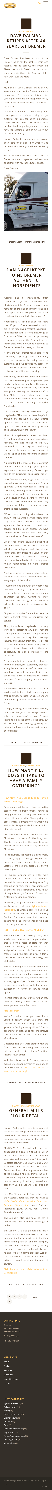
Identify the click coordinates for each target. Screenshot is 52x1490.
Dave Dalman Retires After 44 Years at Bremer (26, 41)
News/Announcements (14, 1436)
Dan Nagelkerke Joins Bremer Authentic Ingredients (26, 277)
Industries (8, 1370)
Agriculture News (12, 1403)
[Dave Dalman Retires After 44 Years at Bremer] (26, 23)
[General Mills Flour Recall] (26, 1098)
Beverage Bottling (12, 1414)
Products (7, 1366)
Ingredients (9, 1432)
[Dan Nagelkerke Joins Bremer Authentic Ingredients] (26, 258)
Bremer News (26, 31)
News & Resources (11, 1379)
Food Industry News (13, 1428)
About (6, 1362)
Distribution (8, 1375)
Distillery (8, 1421)
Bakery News (18, 765)
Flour (6, 1425)
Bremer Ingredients (36, 242)
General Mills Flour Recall (26, 1113)
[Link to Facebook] (42, 1487)
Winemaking (9, 1443)
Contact (7, 1383)
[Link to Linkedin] (46, 1487)
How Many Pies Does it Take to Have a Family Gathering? (26, 777)
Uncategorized (10, 1439)
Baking (7, 1410)
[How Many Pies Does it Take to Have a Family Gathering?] (26, 758)
